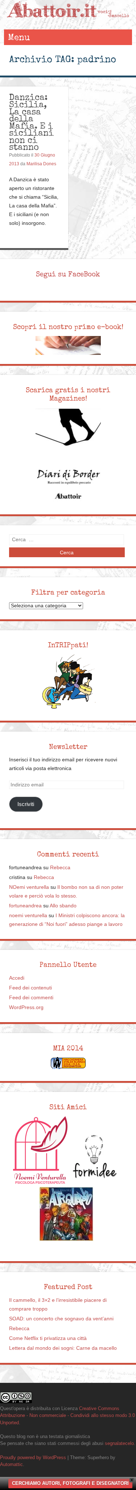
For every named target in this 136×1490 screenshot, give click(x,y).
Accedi (16, 978)
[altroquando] (66, 1214)
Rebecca (60, 867)
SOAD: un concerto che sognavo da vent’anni (61, 1318)
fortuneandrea (25, 905)
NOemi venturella (29, 887)
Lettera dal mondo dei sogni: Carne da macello (63, 1348)
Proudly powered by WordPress (33, 1457)
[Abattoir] (68, 22)
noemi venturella (28, 915)
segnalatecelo (119, 1443)
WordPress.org (26, 1007)
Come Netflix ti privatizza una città (48, 1338)
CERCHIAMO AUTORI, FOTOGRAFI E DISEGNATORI (70, 1483)
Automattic (11, 1464)
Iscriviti (25, 804)
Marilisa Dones (41, 163)
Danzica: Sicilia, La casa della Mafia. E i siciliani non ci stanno (31, 122)
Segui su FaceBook (68, 274)
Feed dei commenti (31, 997)
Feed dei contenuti (30, 988)
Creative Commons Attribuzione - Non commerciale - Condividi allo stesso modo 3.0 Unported (67, 1415)
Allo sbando (63, 905)
